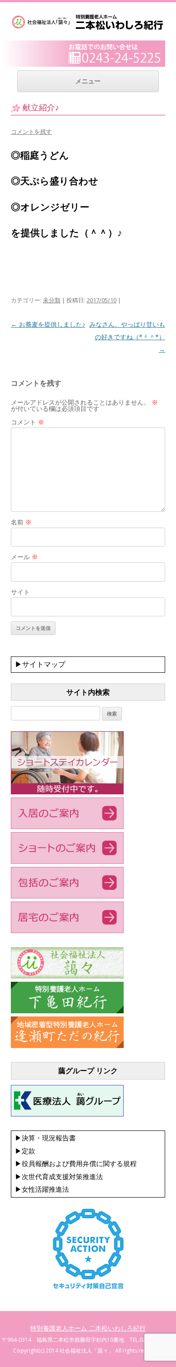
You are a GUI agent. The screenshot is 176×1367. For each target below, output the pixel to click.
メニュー (88, 81)
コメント (27, 422)
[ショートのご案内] (67, 861)
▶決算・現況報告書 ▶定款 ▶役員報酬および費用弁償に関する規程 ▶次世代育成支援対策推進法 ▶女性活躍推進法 (76, 1163)
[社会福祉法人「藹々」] (67, 976)
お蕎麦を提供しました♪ (48, 324)
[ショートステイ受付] (67, 792)
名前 (21, 522)
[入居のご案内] (67, 827)
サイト (20, 592)
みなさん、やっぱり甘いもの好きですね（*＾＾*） (127, 337)
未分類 (51, 300)
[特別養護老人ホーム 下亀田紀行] (67, 1011)
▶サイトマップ (40, 664)
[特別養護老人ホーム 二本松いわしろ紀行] (88, 28)
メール (24, 556)
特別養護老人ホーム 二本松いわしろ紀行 (88, 1328)
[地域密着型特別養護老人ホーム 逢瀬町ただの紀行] (67, 1046)
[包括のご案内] (67, 896)
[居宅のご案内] (67, 931)
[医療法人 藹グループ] (67, 1114)
